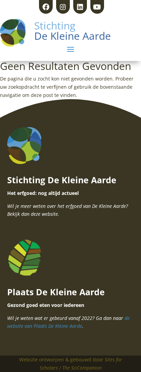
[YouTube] (97, 7)
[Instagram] (63, 7)
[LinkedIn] (80, 7)
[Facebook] (46, 7)
